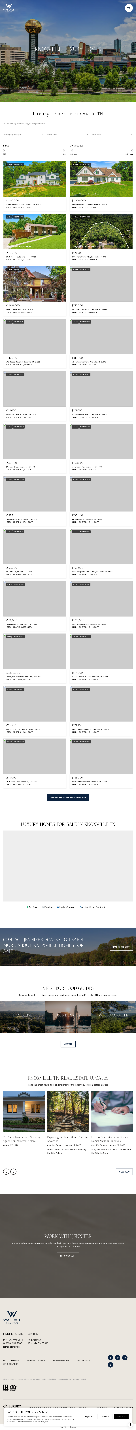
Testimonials (83, 1360)
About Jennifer (11, 1360)
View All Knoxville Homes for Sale (68, 797)
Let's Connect (10, 1364)
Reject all (88, 1417)
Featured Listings (36, 1360)
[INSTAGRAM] (117, 1357)
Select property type (12, 134)
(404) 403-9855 (14, 1339)
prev (6, 1172)
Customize (105, 1417)
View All (68, 1044)
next (13, 1172)
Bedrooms (96, 134)
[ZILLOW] (110, 1365)
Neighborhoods (61, 1360)
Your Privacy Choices (68, 1427)
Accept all (121, 1417)
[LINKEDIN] (125, 1357)
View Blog (124, 1172)
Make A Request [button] (121, 947)
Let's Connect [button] (68, 1256)
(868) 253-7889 (14, 1343)
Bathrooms (52, 134)
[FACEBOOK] (110, 1357)
